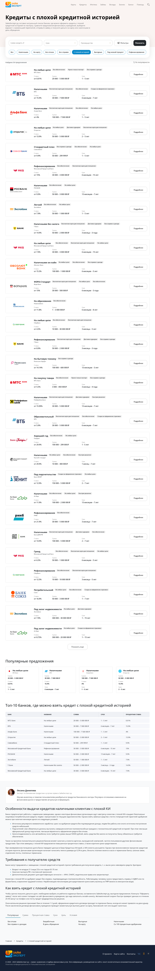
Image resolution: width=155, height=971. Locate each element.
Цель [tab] (63, 915)
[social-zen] (148, 953)
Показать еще (77, 647)
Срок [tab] (55, 915)
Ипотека (93, 4)
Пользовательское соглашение (42, 964)
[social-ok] (144, 953)
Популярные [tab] (13, 915)
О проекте (107, 954)
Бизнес (122, 4)
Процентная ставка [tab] (40, 915)
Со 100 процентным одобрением (127, 924)
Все (12, 52)
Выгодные (98, 52)
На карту (36, 52)
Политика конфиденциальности (17, 964)
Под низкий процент (115, 52)
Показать (139, 43)
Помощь (140, 4)
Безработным (48, 921)
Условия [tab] (73, 915)
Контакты (131, 954)
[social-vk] (139, 953)
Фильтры (124, 43)
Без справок (64, 52)
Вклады (112, 4)
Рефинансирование (136, 52)
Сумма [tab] (25, 915)
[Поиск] (148, 4)
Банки (130, 4)
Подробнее (138, 74)
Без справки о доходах (17, 924)
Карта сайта (119, 954)
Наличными (23, 52)
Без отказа (49, 52)
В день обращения (51, 924)
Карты (73, 4)
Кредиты (83, 4)
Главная (8, 941)
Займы (103, 4)
